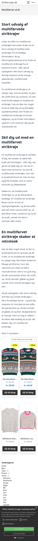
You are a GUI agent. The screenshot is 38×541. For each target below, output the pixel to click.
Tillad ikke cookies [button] (19, 533)
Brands (4, 473)
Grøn (5, 495)
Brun (5, 490)
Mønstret (6, 478)
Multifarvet (7, 480)
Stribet (5, 483)
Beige (5, 485)
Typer (4, 471)
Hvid (5, 500)
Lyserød (6, 505)
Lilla (4, 502)
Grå (4, 493)
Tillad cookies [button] (19, 529)
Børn (3, 468)
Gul (4, 497)
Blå (4, 488)
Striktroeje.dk (9, 2)
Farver (4, 476)
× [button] (36, 508)
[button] (19, 538)
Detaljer (28, 516)
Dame (4, 466)
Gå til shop (10, 392)
